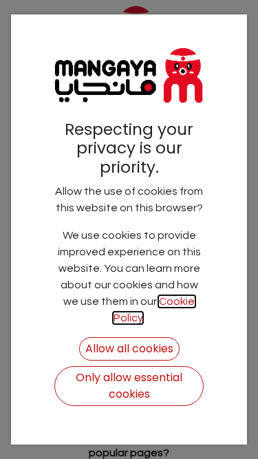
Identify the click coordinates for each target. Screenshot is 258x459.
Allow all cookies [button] (129, 348)
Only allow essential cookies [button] (129, 386)
